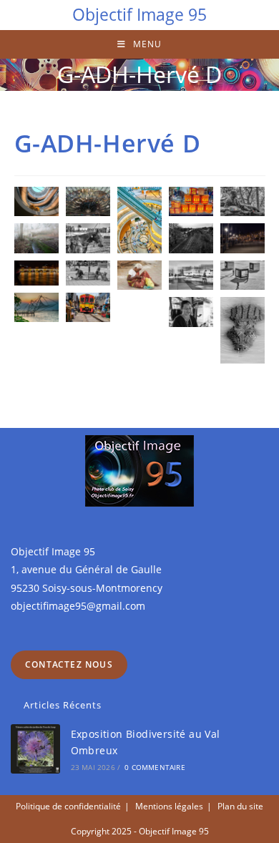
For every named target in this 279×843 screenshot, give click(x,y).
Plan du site (240, 806)
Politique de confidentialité (68, 806)
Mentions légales (169, 806)
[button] (36, 201)
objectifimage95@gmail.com (78, 606)
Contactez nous (69, 664)
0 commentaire (154, 767)
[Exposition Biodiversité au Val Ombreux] (35, 749)
